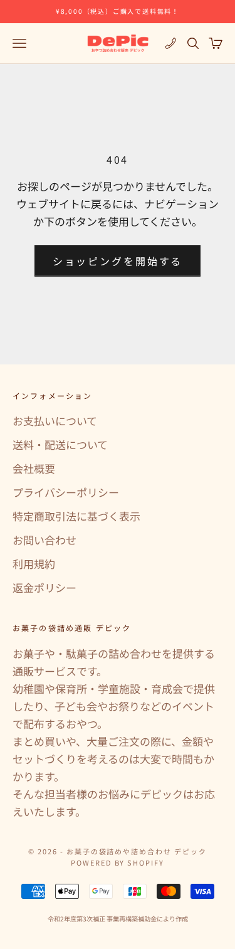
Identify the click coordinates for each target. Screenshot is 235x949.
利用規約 (34, 563)
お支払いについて (55, 420)
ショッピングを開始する (118, 260)
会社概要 (34, 468)
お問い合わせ (44, 540)
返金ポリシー (44, 587)
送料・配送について (60, 444)
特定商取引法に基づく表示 (76, 516)
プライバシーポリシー (66, 492)
